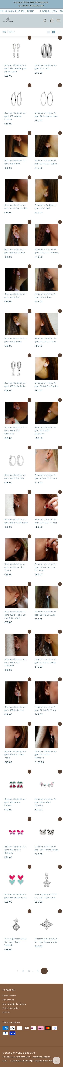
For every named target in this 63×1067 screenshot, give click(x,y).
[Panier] (51, 20)
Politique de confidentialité (16, 1057)
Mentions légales (41, 1057)
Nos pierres (8, 1000)
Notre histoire (9, 996)
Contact (6, 1012)
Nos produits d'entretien (14, 1004)
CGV (5, 1060)
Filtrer (11, 32)
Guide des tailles (11, 1008)
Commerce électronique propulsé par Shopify (33, 1060)
